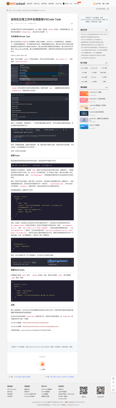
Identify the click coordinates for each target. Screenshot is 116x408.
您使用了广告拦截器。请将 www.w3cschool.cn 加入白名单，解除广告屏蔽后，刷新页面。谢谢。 (42, 347)
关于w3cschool (11, 389)
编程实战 (37, 4)
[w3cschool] (15, 3)
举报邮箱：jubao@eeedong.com (70, 405)
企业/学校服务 (63, 391)
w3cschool (44, 402)
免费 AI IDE (68, 4)
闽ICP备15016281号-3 (58, 402)
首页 (10, 10)
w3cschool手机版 (29, 396)
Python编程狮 (45, 391)
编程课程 (29, 4)
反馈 (72, 23)
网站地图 (9, 394)
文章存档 (9, 396)
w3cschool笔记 (16, 10)
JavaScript (25, 42)
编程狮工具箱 (45, 396)
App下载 (98, 3)
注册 (103, 3)
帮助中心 (61, 389)
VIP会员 (76, 3)
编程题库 (44, 4)
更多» (106, 30)
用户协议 (9, 391)
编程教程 (51, 4)
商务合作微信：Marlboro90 (66, 394)
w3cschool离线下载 (30, 394)
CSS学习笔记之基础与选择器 (22, 377)
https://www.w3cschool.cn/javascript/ (36, 323)
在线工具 (58, 4)
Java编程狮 (45, 394)
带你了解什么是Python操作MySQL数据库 (62, 377)
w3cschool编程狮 (47, 389)
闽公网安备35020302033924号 (75, 402)
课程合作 (26, 391)
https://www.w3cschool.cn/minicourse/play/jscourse (40, 326)
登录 (107, 3)
